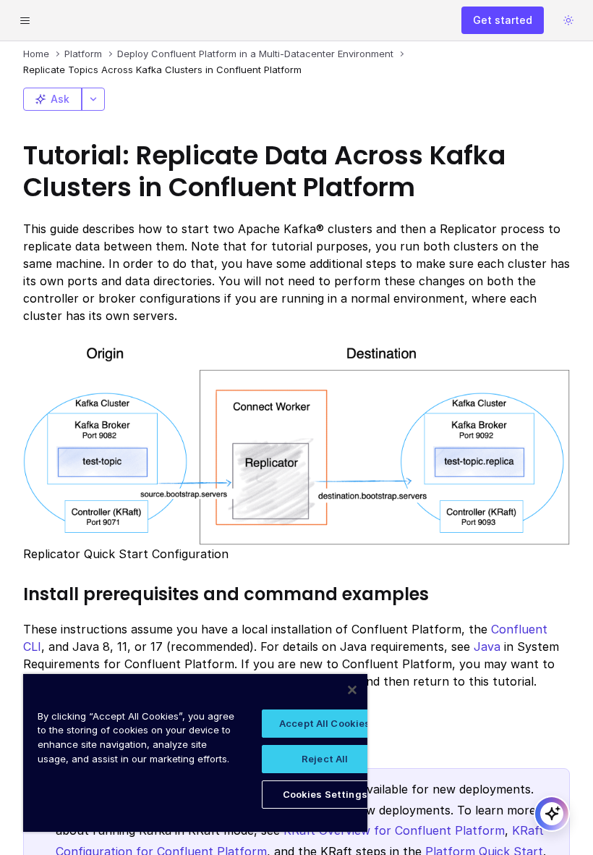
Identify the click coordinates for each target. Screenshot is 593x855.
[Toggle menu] (25, 20)
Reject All (325, 759)
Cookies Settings (325, 794)
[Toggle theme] (568, 20)
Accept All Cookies (324, 723)
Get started (502, 20)
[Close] (352, 690)
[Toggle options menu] (93, 99)
